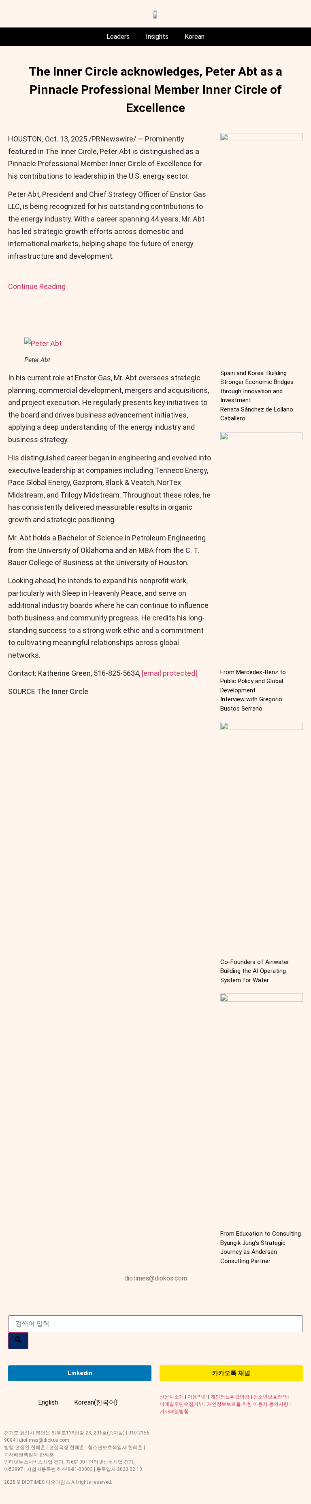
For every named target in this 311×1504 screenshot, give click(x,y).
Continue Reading (37, 286)
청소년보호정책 (270, 1397)
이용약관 (197, 1397)
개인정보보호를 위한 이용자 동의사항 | (249, 1404)
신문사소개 (172, 1397)
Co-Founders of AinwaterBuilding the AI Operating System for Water (254, 971)
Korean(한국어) (95, 1402)
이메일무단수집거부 (181, 1404)
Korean (194, 36)
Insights (157, 36)
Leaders (118, 36)
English (48, 1402)
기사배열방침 (174, 1411)
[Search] (18, 1340)
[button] (43, 343)
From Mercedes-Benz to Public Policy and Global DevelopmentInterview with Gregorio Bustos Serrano (253, 690)
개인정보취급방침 (230, 1397)
